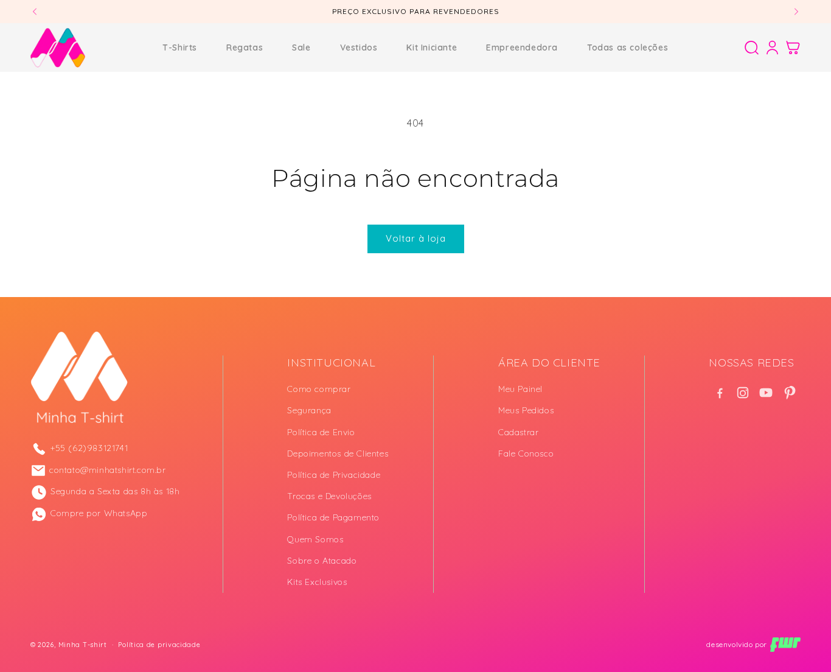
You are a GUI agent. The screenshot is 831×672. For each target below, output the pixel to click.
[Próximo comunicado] (796, 11)
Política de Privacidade (333, 474)
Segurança (309, 410)
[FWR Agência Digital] (785, 644)
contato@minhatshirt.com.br (107, 469)
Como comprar (318, 388)
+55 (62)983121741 (89, 448)
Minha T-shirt (82, 644)
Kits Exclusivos (317, 581)
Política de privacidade (159, 644)
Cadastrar (518, 432)
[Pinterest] (789, 393)
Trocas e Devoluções (329, 496)
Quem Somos (315, 538)
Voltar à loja (416, 238)
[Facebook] (720, 393)
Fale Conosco (526, 453)
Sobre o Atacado (321, 560)
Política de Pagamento (333, 517)
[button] (751, 47)
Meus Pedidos (526, 410)
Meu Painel (520, 388)
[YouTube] (766, 393)
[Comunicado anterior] (34, 11)
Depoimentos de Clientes (337, 453)
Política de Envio (321, 432)
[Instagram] (743, 393)
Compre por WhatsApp (98, 513)
